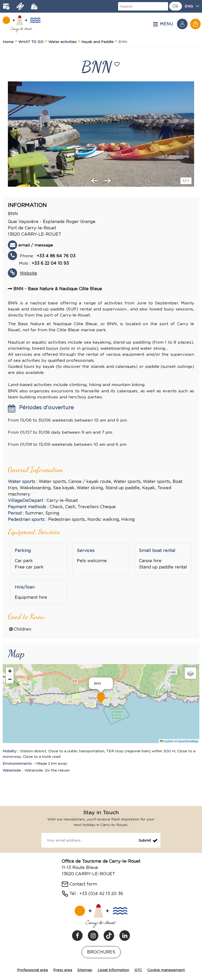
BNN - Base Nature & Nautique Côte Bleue (57, 288)
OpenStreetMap (188, 741)
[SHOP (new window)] (34, 6)
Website (28, 273)
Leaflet (168, 741)
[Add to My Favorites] (117, 65)
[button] (195, 24)
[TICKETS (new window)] (20, 6)
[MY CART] (195, 24)
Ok (176, 6)
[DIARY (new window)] (6, 6)
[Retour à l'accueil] (22, 23)
